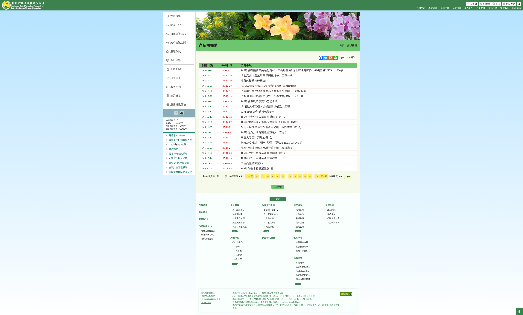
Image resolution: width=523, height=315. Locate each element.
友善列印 (350, 57)
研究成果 (175, 78)
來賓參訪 (504, 8)
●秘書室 (237, 255)
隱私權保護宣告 (208, 293)
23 (268, 176)
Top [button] (519, 311)
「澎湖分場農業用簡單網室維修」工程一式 (267, 75)
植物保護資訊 (178, 33)
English (486, 4)
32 (310, 176)
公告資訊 (480, 8)
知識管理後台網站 (178, 158)
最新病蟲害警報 (208, 231)
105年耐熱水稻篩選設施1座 (257, 168)
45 (316, 176)
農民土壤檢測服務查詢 (180, 140)
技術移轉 (456, 8)
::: (464, 3)
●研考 (236, 247)
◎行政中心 (237, 242)
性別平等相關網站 (303, 251)
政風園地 (331, 210)
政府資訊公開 (178, 42)
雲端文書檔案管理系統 (180, 172)
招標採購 (444, 8)
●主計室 (237, 259)
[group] (278, 26)
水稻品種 (300, 210)
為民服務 (175, 95)
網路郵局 (173, 149)
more (234, 231)
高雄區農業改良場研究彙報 (303, 267)
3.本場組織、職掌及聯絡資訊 (271, 218)
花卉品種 (300, 222)
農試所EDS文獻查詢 (179, 163)
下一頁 (324, 176)
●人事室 (237, 251)
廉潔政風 (175, 51)
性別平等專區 (302, 242)
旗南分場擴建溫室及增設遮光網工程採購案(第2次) (271, 127)
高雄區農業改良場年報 (303, 275)
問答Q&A (175, 25)
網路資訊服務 (178, 104)
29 (295, 176)
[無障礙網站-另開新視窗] (346, 294)
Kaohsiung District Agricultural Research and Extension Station (303, 271)
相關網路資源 (207, 239)
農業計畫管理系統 (178, 167)
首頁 (342, 45)
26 (283, 176)
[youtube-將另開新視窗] (182, 113)
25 (278, 176)
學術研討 (432, 8)
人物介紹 (175, 69)
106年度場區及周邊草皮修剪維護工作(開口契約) (270, 121)
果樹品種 (300, 218)
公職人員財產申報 (334, 218)
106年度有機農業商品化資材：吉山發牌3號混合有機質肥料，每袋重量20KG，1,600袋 (292, 70)
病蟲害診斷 (237, 214)
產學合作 (468, 8)
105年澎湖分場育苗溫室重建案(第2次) (263, 152)
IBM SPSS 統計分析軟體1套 (257, 111)
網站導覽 (510, 4)
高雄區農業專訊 (303, 279)
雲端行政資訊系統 (178, 153)
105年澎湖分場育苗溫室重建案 (259, 158)
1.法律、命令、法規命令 (271, 210)
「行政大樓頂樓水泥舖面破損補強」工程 (265, 106)
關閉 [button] (278, 199)
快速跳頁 (333, 176)
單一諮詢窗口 (238, 210)
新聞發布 (420, 8)
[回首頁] (25, 6)
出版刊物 (175, 86)
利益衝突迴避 (333, 222)
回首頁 (473, 4)
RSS (498, 4)
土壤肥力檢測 (238, 218)
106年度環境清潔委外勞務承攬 (259, 101)
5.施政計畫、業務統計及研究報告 (271, 227)
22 (263, 176)
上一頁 (249, 176)
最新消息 (203, 212)
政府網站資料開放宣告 (211, 299)
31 (305, 176)
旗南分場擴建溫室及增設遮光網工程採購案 (267, 147)
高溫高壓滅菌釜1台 (252, 163)
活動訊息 (492, 8)
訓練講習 (516, 8)
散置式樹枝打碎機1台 (254, 80)
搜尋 (519, 4)
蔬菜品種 (300, 227)
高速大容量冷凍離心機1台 (256, 137)
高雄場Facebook (177, 135)
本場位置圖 (206, 303)
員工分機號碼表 (239, 227)
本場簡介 (300, 263)
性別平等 (175, 60)
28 (290, 176)
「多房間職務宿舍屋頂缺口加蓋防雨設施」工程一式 (272, 96)
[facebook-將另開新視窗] (176, 113)
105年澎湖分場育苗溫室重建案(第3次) (263, 132)
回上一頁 (277, 186)
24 (273, 176)
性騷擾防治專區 (303, 247)
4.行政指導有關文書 (271, 222)
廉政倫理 (331, 214)
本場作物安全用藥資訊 (208, 235)
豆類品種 (300, 214)
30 (300, 176)
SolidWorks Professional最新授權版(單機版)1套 (268, 85)
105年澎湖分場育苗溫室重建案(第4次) (263, 116)
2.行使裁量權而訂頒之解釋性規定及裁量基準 (271, 214)
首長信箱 (175, 16)
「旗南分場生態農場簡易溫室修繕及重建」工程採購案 (273, 90)
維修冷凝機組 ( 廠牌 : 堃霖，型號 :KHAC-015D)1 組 (271, 142)
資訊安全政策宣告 (209, 296)
